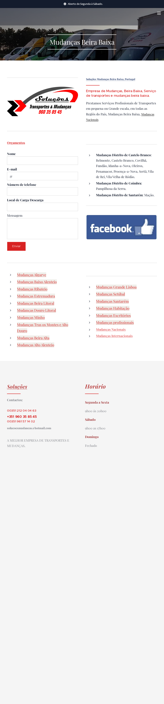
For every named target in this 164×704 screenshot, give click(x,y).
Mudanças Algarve (31, 274)
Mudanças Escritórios (113, 315)
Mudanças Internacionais (114, 336)
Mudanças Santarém (112, 301)
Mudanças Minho (31, 317)
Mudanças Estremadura (36, 296)
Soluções (17, 386)
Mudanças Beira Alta (33, 337)
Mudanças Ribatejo (32, 289)
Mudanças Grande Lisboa (116, 287)
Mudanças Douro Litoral (36, 310)
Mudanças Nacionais (111, 329)
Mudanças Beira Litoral (35, 303)
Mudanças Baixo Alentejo (37, 281)
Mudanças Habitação (112, 308)
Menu (159, 13)
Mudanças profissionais (115, 322)
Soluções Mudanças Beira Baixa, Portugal (110, 79)
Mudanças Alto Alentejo (35, 344)
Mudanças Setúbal (110, 294)
